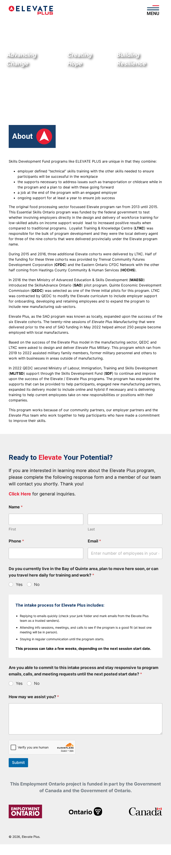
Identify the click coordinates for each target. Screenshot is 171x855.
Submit (18, 762)
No (37, 584)
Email (94, 541)
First (12, 529)
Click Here (20, 494)
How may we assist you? (34, 696)
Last (91, 529)
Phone (16, 541)
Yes (19, 584)
